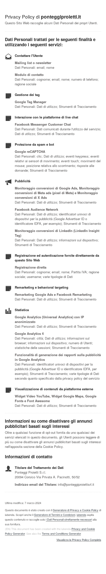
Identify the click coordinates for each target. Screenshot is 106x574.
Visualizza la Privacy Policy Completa (78, 539)
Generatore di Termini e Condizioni (54, 515)
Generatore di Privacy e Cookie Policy (75, 510)
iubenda (81, 515)
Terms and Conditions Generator (61, 533)
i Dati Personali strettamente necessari (69, 519)
